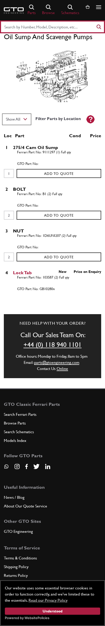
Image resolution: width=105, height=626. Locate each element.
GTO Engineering (18, 531)
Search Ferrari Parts (20, 414)
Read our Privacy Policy (48, 600)
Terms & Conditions (20, 558)
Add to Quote (59, 174)
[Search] (98, 27)
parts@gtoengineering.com (56, 362)
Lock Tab (22, 272)
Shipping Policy (16, 566)
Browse (48, 12)
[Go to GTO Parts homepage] (14, 10)
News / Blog (14, 497)
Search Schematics (19, 431)
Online (62, 368)
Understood (52, 611)
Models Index (15, 440)
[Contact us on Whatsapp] (6, 468)
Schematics (70, 12)
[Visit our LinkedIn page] (48, 466)
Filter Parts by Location (58, 118)
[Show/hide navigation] (99, 7)
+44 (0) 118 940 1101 (52, 344)
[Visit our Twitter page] (36, 466)
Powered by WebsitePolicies (27, 618)
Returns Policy (16, 575)
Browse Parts (15, 423)
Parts (32, 12)
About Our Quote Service (25, 506)
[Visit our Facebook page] (26, 466)
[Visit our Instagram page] (17, 466)
